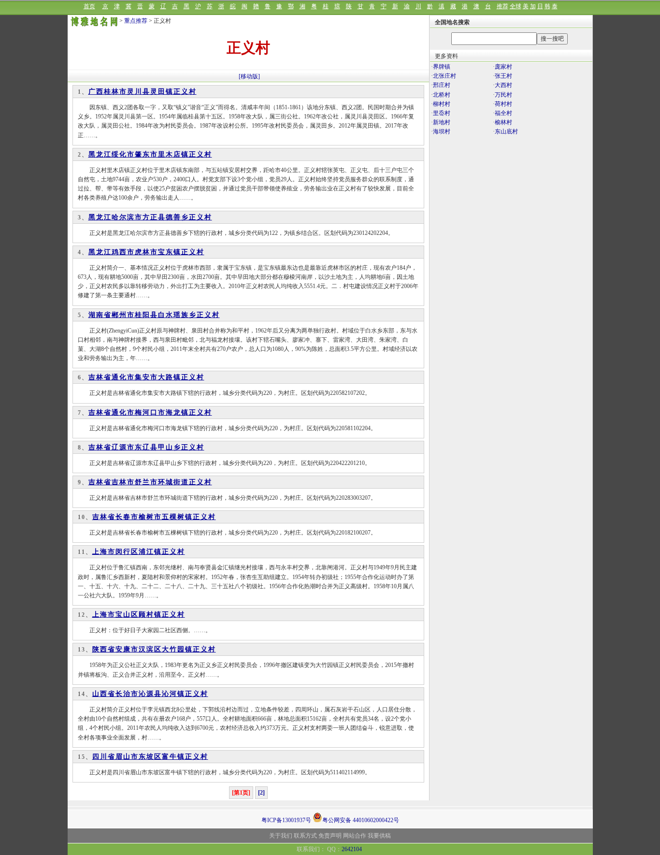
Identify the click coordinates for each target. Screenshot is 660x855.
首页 (89, 6)
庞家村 (503, 66)
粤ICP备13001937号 (286, 820)
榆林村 (503, 122)
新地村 (441, 122)
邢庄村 (441, 85)
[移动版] (249, 76)
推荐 (502, 6)
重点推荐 (135, 20)
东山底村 (506, 131)
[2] (261, 792)
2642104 (352, 849)
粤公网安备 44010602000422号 (360, 819)
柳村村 (441, 104)
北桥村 (441, 94)
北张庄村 (444, 75)
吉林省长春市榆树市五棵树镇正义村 (154, 517)
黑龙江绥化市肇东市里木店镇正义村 (150, 154)
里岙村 (441, 113)
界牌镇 (441, 66)
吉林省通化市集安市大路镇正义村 (146, 377)
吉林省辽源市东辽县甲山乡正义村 (146, 447)
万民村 (503, 94)
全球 (515, 6)
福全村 (503, 113)
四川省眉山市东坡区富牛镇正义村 (150, 756)
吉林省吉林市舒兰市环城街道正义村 (150, 482)
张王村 (503, 75)
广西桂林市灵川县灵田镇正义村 (142, 91)
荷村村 (503, 104)
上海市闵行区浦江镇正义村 (138, 551)
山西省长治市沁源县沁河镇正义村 (150, 693)
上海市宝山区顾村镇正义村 (138, 614)
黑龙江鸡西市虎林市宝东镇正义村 (146, 252)
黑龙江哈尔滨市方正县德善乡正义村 (150, 217)
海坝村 (441, 131)
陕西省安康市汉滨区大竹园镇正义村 (154, 649)
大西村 (503, 85)
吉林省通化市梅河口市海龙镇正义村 (150, 412)
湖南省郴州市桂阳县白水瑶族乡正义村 (154, 315)
